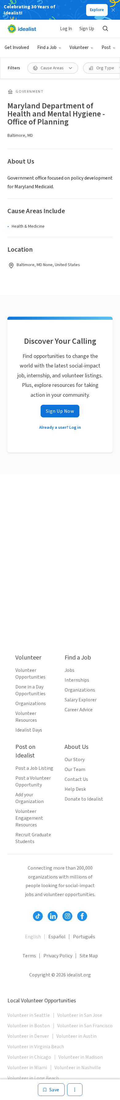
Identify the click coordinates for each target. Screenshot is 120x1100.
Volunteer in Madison (80, 1057)
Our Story (75, 759)
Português (84, 936)
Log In (66, 29)
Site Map (89, 955)
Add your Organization (29, 798)
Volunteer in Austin (76, 1036)
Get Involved (17, 47)
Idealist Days (28, 730)
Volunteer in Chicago (29, 1057)
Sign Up (86, 29)
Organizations (30, 703)
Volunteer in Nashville (77, 1067)
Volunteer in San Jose (79, 1015)
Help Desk (75, 789)
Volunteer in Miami (27, 1067)
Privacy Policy (57, 955)
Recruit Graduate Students (33, 838)
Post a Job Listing (34, 768)
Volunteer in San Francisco (85, 1025)
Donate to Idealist (84, 799)
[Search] (105, 29)
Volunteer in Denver (28, 1036)
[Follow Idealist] (38, 916)
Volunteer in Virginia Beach (35, 1046)
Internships (77, 680)
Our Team (75, 769)
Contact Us (76, 779)
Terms (29, 955)
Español (57, 936)
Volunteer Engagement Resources (29, 818)
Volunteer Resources (26, 717)
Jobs (69, 670)
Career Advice (79, 709)
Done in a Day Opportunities (30, 690)
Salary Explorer (81, 699)
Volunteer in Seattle (28, 1015)
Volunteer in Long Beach (33, 1078)
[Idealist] (21, 28)
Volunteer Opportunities (30, 673)
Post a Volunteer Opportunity (33, 781)
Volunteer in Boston (28, 1025)
